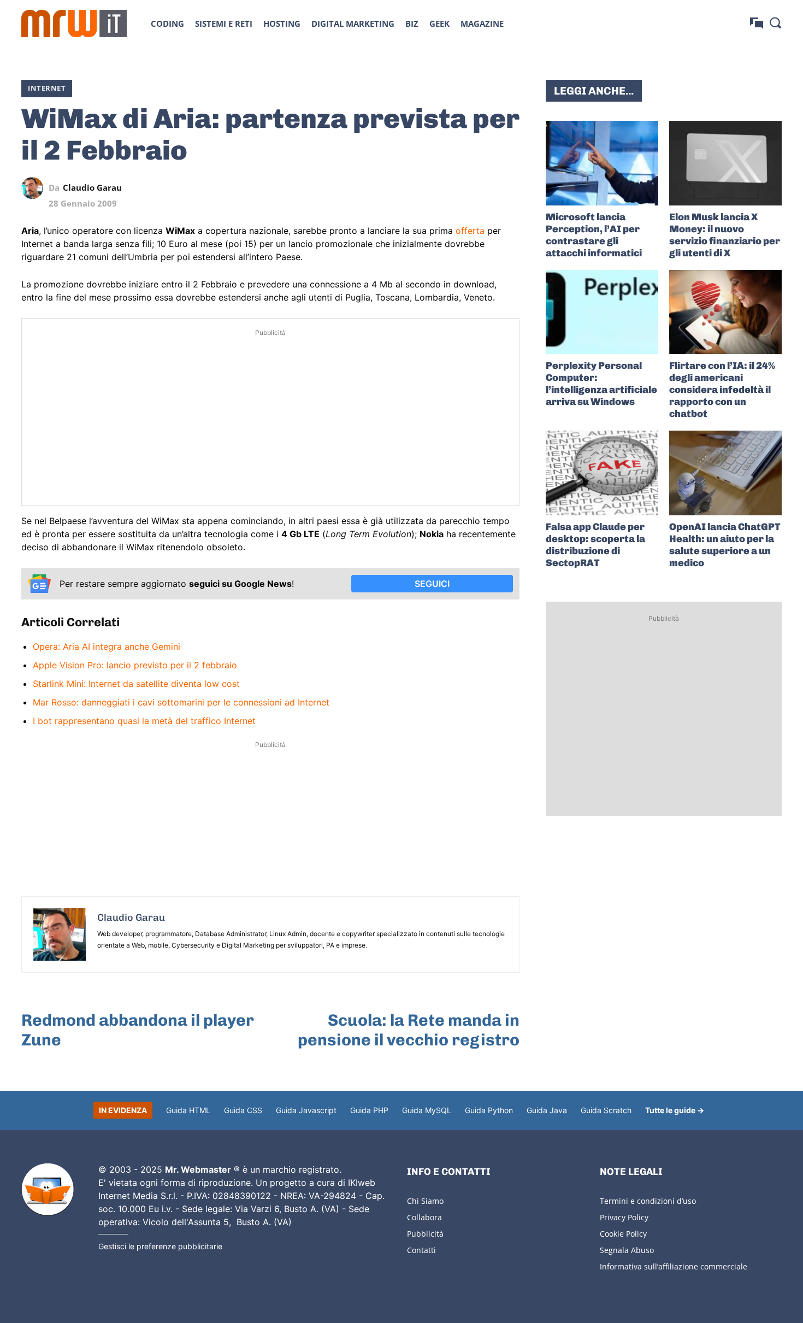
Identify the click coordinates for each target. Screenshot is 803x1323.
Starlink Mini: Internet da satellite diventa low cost (136, 683)
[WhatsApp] (458, 188)
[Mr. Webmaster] (47, 1189)
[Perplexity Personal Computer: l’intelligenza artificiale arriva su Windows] (602, 312)
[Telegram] (483, 188)
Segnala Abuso (627, 1250)
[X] (408, 188)
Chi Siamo (425, 1201)
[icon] (756, 23)
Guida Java (547, 1110)
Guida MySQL (426, 1110)
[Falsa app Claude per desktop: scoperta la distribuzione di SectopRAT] (602, 473)
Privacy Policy (624, 1217)
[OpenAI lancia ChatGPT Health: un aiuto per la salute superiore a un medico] (725, 473)
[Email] (508, 188)
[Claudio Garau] (35, 188)
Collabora (424, 1217)
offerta (470, 230)
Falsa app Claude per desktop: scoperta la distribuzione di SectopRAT (595, 545)
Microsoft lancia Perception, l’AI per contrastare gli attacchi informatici (594, 235)
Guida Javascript (306, 1110)
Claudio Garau (92, 188)
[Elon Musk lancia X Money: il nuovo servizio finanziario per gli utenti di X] (725, 163)
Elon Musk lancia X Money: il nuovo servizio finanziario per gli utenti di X (724, 235)
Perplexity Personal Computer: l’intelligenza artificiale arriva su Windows (601, 384)
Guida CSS (243, 1110)
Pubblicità (425, 1233)
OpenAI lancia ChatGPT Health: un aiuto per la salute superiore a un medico (725, 545)
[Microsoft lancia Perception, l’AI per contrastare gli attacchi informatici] (602, 163)
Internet (47, 88)
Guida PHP (369, 1110)
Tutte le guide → (674, 1110)
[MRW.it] (74, 23)
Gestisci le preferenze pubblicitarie (160, 1246)
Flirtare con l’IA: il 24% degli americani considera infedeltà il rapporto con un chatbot (722, 390)
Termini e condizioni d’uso (648, 1201)
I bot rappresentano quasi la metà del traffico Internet (144, 720)
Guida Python (489, 1110)
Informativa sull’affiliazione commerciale (673, 1266)
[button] (775, 22)
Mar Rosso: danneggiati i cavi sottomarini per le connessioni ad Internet (181, 702)
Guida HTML (188, 1110)
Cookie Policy (623, 1233)
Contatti (421, 1250)
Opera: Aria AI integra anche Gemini (106, 646)
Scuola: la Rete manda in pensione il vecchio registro (408, 1030)
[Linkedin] (433, 188)
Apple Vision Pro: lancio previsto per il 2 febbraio (135, 665)
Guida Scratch (606, 1110)
